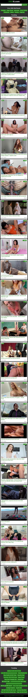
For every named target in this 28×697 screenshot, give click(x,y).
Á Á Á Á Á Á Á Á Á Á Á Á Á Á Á (14, 683)
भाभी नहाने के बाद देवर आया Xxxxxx (9, 690)
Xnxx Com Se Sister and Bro (20, 685)
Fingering (22, 12)
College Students (10, 687)
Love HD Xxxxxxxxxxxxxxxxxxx (9, 673)
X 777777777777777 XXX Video (18, 681)
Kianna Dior (21, 679)
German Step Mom (22, 690)
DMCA (13, 695)
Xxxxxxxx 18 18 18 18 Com (10, 677)
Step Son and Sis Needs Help (8, 692)
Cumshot (3, 10)
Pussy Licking (23, 10)
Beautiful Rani (21, 675)
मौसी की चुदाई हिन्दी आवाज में (6, 685)
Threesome (6, 12)
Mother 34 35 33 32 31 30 (14, 671)
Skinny (12, 12)
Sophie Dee (19, 687)
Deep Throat (10, 10)
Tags (9, 695)
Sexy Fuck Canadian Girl (11, 679)
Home (5, 695)
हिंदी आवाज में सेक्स (6, 681)
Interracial (16, 10)
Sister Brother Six (22, 673)
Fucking (17, 12)
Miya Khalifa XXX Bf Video (10, 675)
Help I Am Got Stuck (22, 692)
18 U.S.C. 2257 (20, 695)
